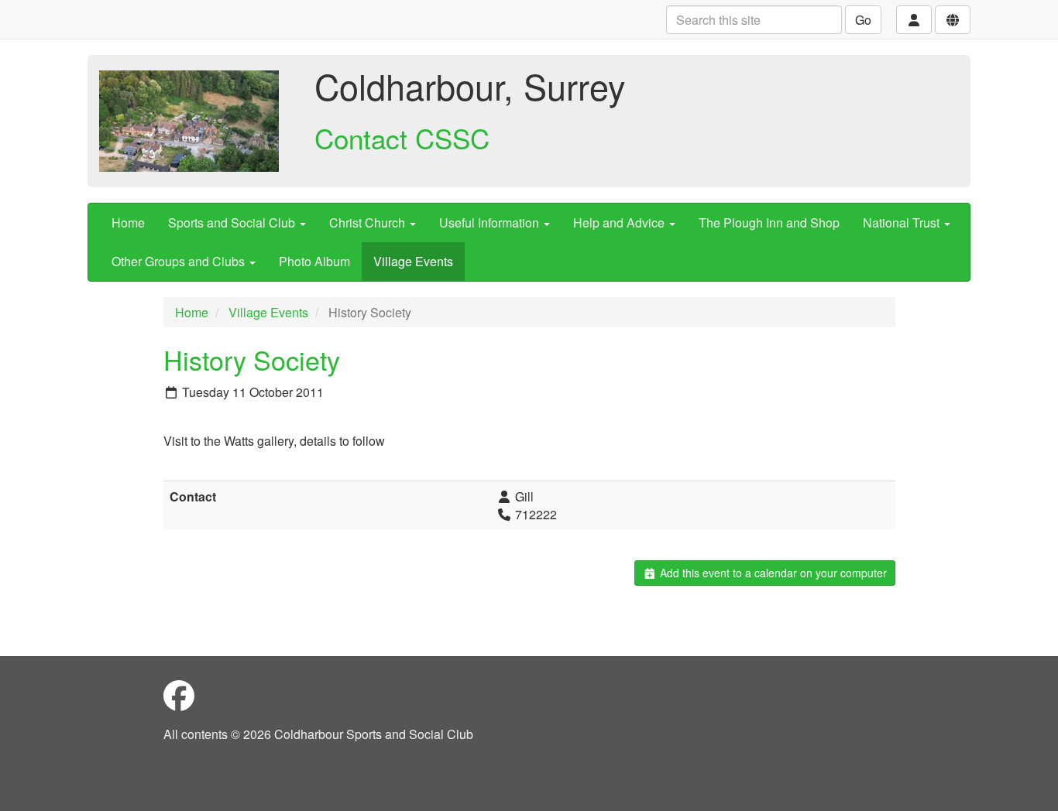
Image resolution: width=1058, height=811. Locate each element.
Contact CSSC (401, 137)
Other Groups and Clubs (180, 261)
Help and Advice (620, 222)
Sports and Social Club (233, 222)
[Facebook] (178, 694)
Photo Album (314, 261)
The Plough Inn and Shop (769, 222)
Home (128, 222)
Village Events (413, 261)
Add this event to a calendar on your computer (772, 572)
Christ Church (368, 222)
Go (863, 20)
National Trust (903, 222)
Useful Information (490, 222)
